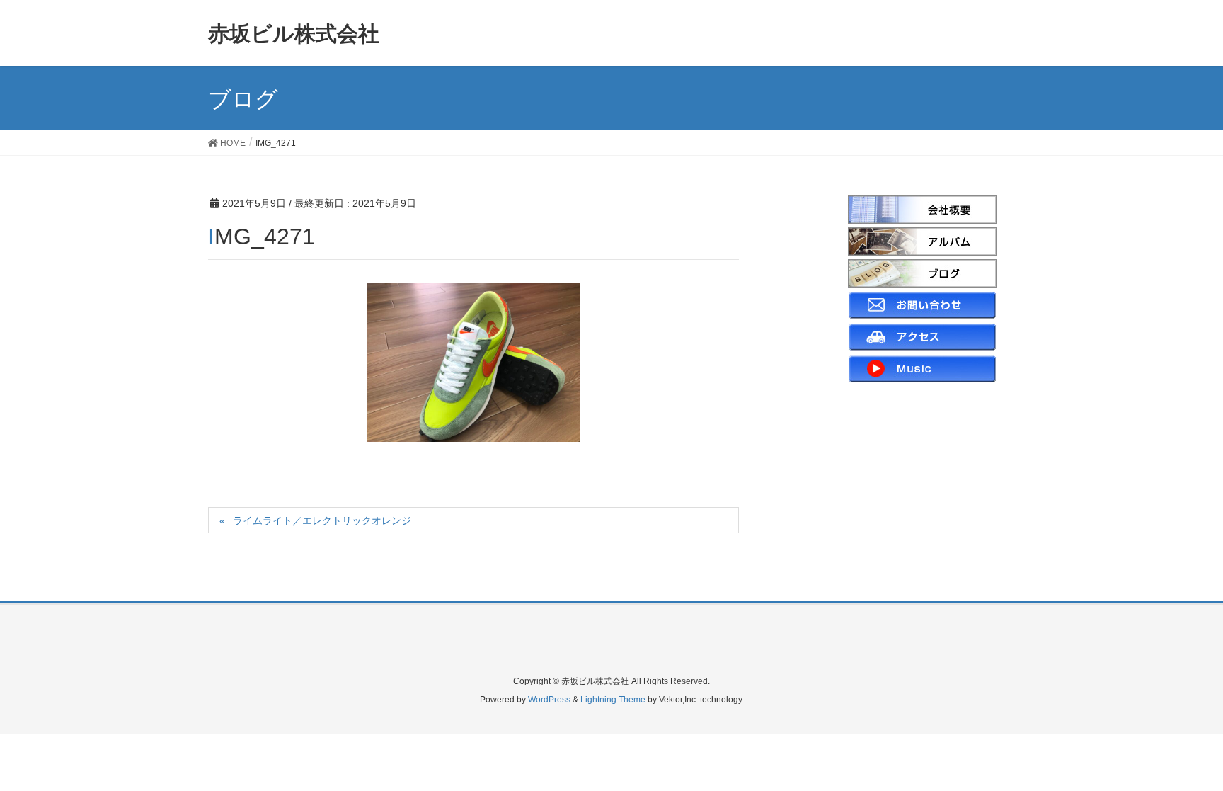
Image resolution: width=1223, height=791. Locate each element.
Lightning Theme (612, 700)
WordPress (549, 700)
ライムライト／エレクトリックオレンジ (322, 520)
